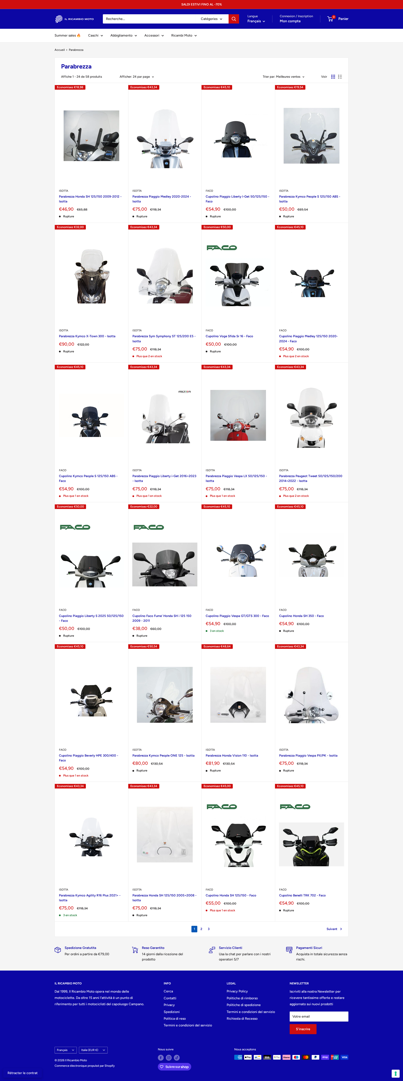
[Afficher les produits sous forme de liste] (340, 77)
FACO (209, 190)
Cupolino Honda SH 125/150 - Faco (231, 895)
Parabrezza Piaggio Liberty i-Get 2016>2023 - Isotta (164, 478)
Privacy (169, 1005)
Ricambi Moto (181, 35)
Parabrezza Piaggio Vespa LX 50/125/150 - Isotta (236, 478)
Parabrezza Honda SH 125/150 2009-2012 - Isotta (90, 199)
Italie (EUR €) (89, 1050)
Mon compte (290, 21)
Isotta (63, 190)
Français (62, 1050)
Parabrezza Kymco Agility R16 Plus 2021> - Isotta (89, 897)
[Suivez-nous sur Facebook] (161, 1058)
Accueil (60, 50)
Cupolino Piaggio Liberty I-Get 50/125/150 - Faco (237, 199)
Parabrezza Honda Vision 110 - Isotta (232, 755)
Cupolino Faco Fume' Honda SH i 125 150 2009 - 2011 (161, 618)
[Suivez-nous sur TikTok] (177, 1058)
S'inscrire (303, 1029)
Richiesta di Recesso (242, 1019)
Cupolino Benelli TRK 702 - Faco (302, 895)
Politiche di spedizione (244, 1005)
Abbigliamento (121, 35)
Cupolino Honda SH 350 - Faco (301, 616)
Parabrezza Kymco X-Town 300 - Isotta (87, 336)
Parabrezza (76, 50)
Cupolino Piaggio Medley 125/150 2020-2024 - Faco (308, 338)
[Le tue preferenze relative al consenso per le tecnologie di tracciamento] (396, 1074)
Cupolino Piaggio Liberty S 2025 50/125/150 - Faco (91, 618)
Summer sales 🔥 (68, 35)
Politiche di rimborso (242, 998)
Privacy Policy (237, 991)
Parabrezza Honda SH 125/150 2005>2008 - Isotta (164, 897)
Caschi (93, 35)
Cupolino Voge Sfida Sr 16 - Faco (229, 336)
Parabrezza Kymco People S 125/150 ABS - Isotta (309, 199)
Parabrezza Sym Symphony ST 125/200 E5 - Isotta (164, 338)
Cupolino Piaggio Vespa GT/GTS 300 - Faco (237, 616)
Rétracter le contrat (23, 1073)
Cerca (168, 991)
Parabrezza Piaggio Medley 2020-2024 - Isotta (161, 199)
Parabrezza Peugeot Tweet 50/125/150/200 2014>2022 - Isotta (310, 478)
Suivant (332, 929)
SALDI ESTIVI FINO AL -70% (201, 4)
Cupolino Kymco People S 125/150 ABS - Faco (88, 478)
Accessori (151, 35)
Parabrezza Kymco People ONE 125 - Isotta (163, 755)
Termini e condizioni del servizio (188, 1025)
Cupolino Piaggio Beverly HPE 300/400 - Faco (88, 758)
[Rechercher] (234, 19)
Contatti (170, 998)
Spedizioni (172, 1012)
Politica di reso (175, 1019)
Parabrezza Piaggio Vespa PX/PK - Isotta (308, 755)
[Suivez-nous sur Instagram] (169, 1058)
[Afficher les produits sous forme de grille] (333, 77)
